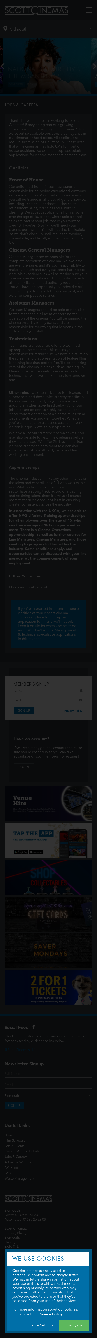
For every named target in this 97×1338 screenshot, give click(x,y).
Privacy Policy (50, 1314)
